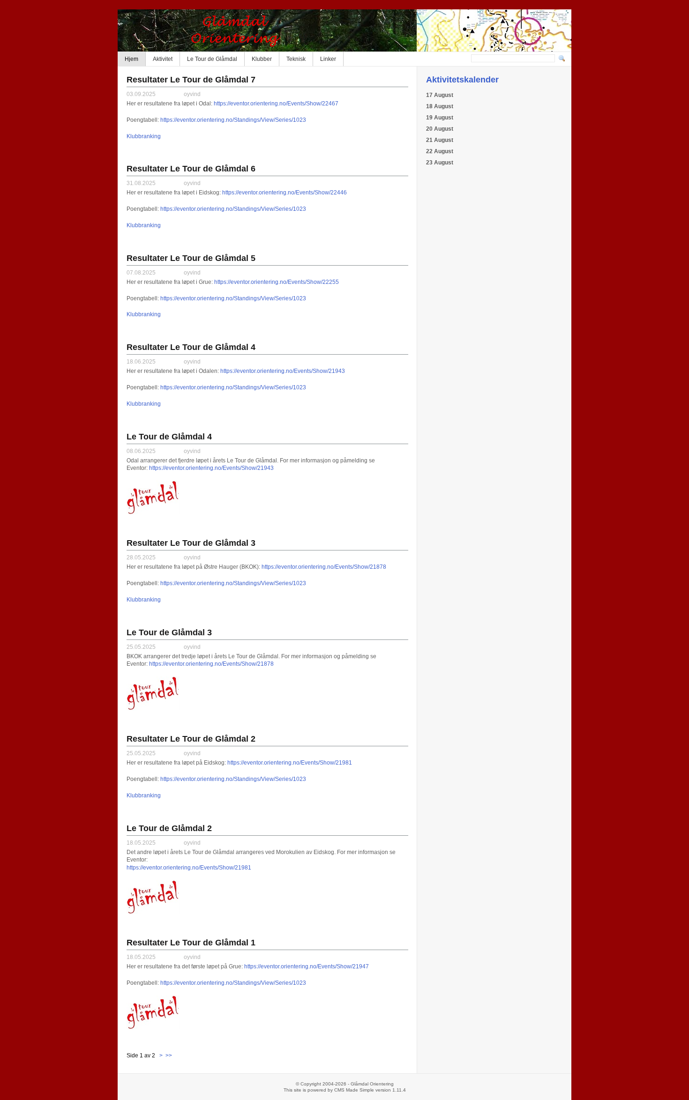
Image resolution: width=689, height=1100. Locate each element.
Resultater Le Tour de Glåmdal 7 (191, 79)
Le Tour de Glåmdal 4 (169, 436)
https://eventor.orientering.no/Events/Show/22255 (276, 282)
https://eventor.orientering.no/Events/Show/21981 (289, 762)
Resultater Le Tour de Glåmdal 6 (191, 168)
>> (168, 1055)
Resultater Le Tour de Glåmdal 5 (191, 258)
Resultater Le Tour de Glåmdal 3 (191, 543)
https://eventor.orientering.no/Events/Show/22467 (276, 103)
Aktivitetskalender (462, 79)
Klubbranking (144, 136)
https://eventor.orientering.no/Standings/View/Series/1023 (233, 120)
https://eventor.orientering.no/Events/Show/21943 (282, 371)
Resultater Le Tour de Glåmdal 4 (191, 347)
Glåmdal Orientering (344, 30)
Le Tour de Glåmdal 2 (169, 828)
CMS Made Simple (354, 1090)
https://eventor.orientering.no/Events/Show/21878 (324, 567)
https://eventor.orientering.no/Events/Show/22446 (284, 192)
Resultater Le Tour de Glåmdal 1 (191, 942)
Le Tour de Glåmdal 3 (169, 632)
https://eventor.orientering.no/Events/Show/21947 (306, 966)
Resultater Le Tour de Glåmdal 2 (191, 738)
